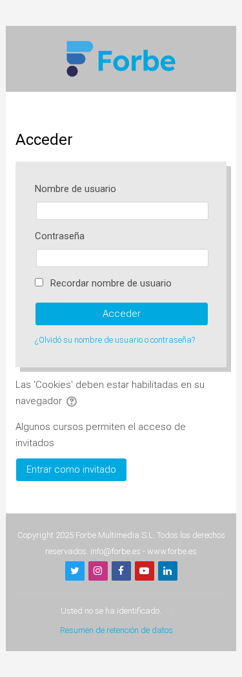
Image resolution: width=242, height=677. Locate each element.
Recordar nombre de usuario (111, 283)
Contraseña (60, 236)
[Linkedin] (167, 571)
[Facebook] (121, 571)
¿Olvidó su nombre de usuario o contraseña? (115, 340)
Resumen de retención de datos (116, 630)
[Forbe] (121, 58)
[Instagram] (98, 571)
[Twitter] (75, 571)
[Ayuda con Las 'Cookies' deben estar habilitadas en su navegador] (73, 401)
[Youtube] (144, 571)
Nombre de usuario (75, 189)
